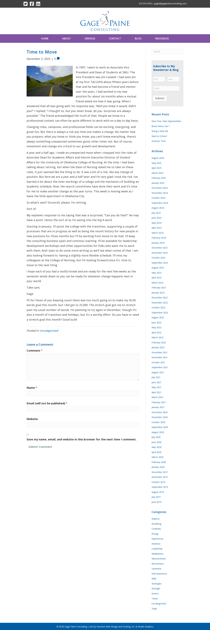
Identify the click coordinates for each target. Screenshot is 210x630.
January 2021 (158, 407)
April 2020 (156, 452)
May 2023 (156, 272)
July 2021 (156, 377)
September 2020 (160, 427)
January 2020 (158, 467)
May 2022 (156, 327)
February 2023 (159, 287)
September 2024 (160, 202)
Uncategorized (49, 330)
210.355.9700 (145, 3)
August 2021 (158, 372)
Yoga (154, 608)
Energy (155, 533)
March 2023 (157, 282)
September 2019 (160, 487)
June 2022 (156, 322)
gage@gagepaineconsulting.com (170, 3)
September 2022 (160, 312)
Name (32, 387)
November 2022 (160, 302)
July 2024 (156, 212)
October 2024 (158, 197)
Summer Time (159, 141)
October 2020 (158, 422)
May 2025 (156, 163)
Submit (159, 98)
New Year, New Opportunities (166, 121)
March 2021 (157, 397)
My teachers (158, 563)
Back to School (159, 136)
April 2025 (156, 167)
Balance (156, 518)
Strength (156, 588)
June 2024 (156, 217)
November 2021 (160, 357)
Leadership (157, 548)
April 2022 (156, 332)
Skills (154, 578)
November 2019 (160, 477)
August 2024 (158, 207)
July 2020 (156, 437)
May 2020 (156, 447)
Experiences (157, 538)
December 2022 (160, 297)
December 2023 (160, 247)
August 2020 (158, 432)
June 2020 (156, 442)
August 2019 (158, 492)
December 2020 (160, 412)
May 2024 (156, 222)
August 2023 (158, 267)
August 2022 (158, 317)
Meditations (157, 553)
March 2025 (157, 172)
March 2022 (157, 337)
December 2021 (160, 352)
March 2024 (157, 232)
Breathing (156, 523)
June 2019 (156, 502)
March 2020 (157, 457)
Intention (156, 543)
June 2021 (156, 382)
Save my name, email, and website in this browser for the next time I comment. (82, 439)
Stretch (155, 593)
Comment (34, 350)
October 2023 (158, 257)
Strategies (157, 583)
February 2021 (159, 402)
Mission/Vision (159, 558)
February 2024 (159, 237)
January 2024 (158, 242)
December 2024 (160, 187)
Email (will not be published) (47, 403)
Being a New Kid (160, 131)
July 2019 (156, 496)
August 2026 (158, 157)
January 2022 (158, 347)
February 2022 (159, 342)
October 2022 (158, 307)
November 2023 (160, 252)
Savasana (156, 568)
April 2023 (156, 277)
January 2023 (158, 292)
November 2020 (160, 417)
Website (32, 419)
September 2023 (160, 262)
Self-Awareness (159, 573)
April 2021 (156, 392)
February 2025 (159, 177)
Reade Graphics (145, 626)
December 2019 (160, 472)
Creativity (156, 528)
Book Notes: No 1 (161, 126)
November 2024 (160, 192)
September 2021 (160, 367)
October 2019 (158, 482)
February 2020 (159, 462)
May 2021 (156, 387)
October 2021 (158, 362)
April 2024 (156, 227)
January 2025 (158, 182)
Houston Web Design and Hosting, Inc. (116, 626)
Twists (155, 598)
